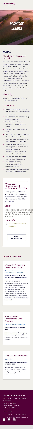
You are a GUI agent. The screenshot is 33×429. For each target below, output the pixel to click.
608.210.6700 (7, 412)
